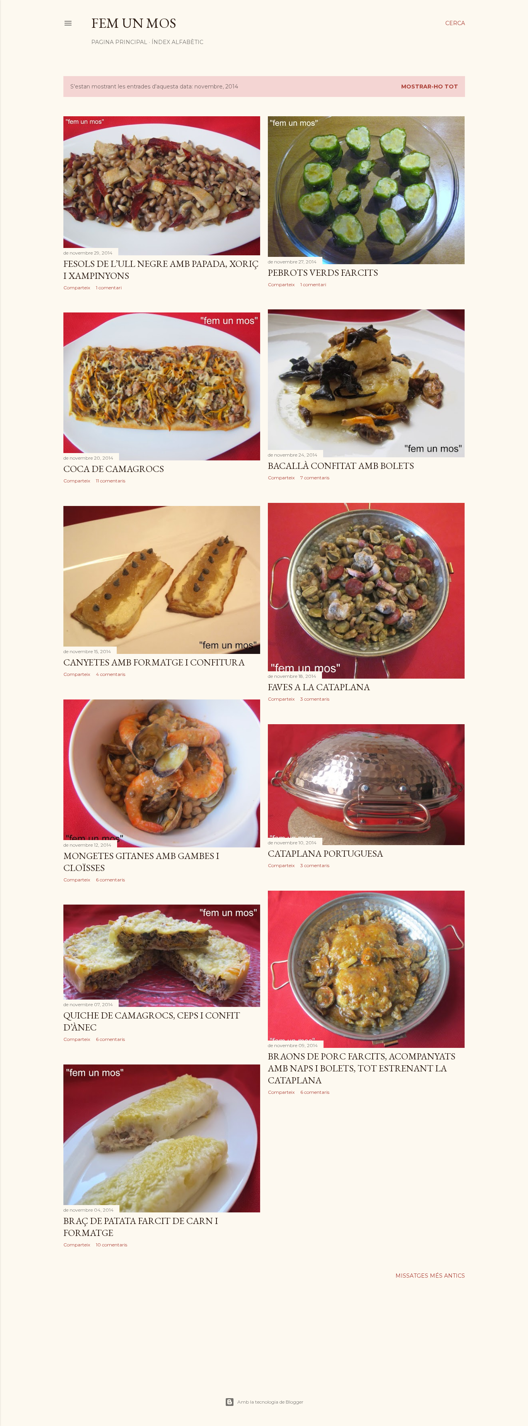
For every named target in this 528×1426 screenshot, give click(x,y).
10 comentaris (111, 1245)
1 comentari (109, 287)
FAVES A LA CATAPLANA (319, 687)
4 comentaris (110, 674)
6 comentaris (110, 880)
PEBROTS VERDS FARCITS (323, 272)
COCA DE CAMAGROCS (113, 469)
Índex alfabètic (177, 42)
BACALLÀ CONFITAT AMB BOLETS (341, 466)
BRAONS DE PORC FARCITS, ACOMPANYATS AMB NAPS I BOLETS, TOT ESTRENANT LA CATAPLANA (361, 1068)
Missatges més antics (430, 1275)
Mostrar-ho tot (429, 86)
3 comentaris (314, 699)
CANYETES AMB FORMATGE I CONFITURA (154, 662)
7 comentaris (314, 477)
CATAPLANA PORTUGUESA (325, 853)
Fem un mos (133, 23)
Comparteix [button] (76, 287)
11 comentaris (110, 481)
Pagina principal (119, 42)
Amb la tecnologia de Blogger (270, 1402)
